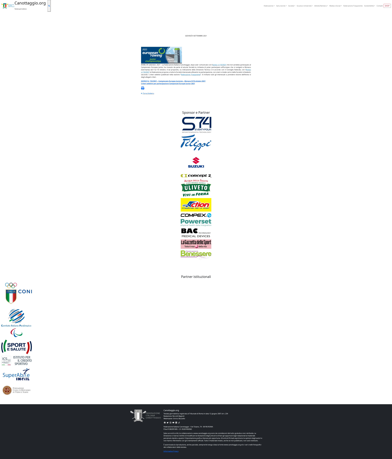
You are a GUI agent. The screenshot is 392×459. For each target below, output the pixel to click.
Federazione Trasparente (353, 6)
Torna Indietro (148, 93)
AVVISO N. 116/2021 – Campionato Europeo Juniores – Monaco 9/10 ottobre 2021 (173, 81)
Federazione (268, 6)
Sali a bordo (280, 6)
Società (291, 6)
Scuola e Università (304, 6)
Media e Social (334, 6)
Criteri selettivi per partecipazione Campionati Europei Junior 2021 (168, 83)
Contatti (380, 6)
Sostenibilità (369, 6)
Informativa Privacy (171, 451)
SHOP (387, 6)
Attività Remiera (320, 6)
